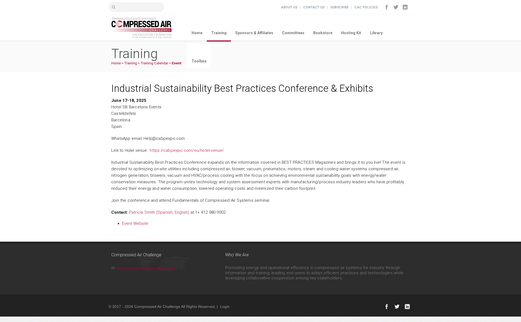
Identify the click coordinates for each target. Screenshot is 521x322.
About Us (289, 7)
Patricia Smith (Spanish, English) (159, 212)
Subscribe (339, 7)
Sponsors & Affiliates (254, 33)
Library (376, 33)
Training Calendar (154, 63)
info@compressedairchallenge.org (145, 268)
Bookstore (322, 33)
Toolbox (199, 61)
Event (176, 63)
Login (225, 306)
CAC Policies (366, 7)
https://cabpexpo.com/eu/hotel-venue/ (187, 150)
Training (219, 33)
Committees (293, 33)
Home (197, 33)
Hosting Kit (351, 33)
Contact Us (314, 7)
